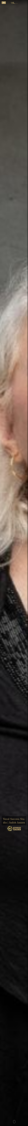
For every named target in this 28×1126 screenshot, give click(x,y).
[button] (4, 2)
